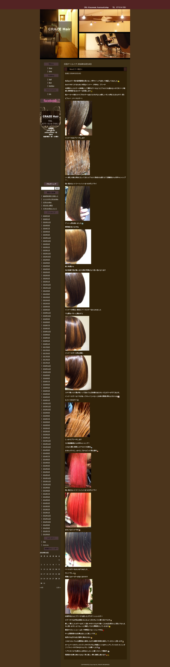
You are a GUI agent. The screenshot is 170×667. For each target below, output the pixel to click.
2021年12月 (47, 285)
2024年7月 (46, 228)
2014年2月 (46, 472)
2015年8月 (46, 416)
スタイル (46, 545)
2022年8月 (46, 263)
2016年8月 (46, 378)
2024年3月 (46, 235)
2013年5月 (46, 500)
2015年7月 (46, 419)
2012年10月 (47, 522)
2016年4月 (46, 391)
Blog (50, 83)
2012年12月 (47, 515)
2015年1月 (46, 437)
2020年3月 (46, 309)
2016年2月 (46, 397)
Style (50, 71)
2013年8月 (46, 491)
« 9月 (41, 587)
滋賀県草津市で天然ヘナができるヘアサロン (50, 196)
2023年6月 (46, 244)
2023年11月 (47, 238)
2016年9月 (46, 375)
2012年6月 (46, 534)
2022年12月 (47, 253)
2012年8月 (46, 528)
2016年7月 (46, 381)
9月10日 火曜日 (48, 205)
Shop (50, 68)
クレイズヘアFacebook (50, 101)
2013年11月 (47, 481)
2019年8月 (46, 322)
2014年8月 (46, 453)
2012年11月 (47, 519)
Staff (50, 79)
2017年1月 (46, 363)
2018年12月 (47, 331)
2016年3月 (46, 394)
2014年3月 (46, 469)
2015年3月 (46, 431)
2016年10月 (47, 372)
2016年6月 (46, 384)
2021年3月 (46, 303)
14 (56, 569)
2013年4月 (46, 503)
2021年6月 (46, 297)
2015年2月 (46, 434)
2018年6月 (46, 334)
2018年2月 (46, 341)
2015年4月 (46, 428)
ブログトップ (51, 184)
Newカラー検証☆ (76, 69)
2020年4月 (46, 306)
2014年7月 (46, 456)
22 (59, 574)
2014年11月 (47, 444)
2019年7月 (46, 325)
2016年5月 (46, 388)
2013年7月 (46, 494)
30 (41, 583)
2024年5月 (46, 231)
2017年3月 (46, 356)
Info (50, 94)
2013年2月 (46, 509)
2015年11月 (47, 406)
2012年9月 (46, 525)
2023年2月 (46, 247)
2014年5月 (46, 462)
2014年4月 (46, 466)
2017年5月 (46, 350)
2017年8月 (46, 347)
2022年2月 (46, 278)
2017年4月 (46, 353)
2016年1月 (46, 400)
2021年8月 (46, 294)
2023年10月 (47, 241)
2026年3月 (46, 216)
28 (56, 578)
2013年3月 (46, 506)
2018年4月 (46, 338)
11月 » (58, 587)
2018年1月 (46, 344)
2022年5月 (46, 269)
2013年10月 (47, 484)
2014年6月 (46, 459)
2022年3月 (46, 275)
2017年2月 (46, 359)
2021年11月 (47, 288)
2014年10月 (47, 447)
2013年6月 (46, 497)
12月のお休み (47, 202)
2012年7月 (46, 531)
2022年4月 (46, 272)
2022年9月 (46, 260)
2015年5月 (46, 425)
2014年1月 (46, 475)
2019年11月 (47, 313)
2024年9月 (46, 225)
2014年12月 (47, 441)
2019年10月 (47, 316)
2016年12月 (47, 366)
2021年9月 (46, 291)
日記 (44, 542)
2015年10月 (47, 409)
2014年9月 (46, 450)
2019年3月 (46, 328)
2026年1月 (46, 219)
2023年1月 (46, 250)
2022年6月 (46, 266)
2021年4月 (46, 300)
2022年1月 (46, 281)
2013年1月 (46, 512)
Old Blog (51, 86)
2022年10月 (47, 256)
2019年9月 (46, 319)
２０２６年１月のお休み (50, 199)
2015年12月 (47, 403)
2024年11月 (47, 222)
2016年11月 (47, 369)
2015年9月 (46, 412)
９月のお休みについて (50, 208)
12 (50, 569)
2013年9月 (46, 487)
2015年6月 (46, 422)
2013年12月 (47, 478)
